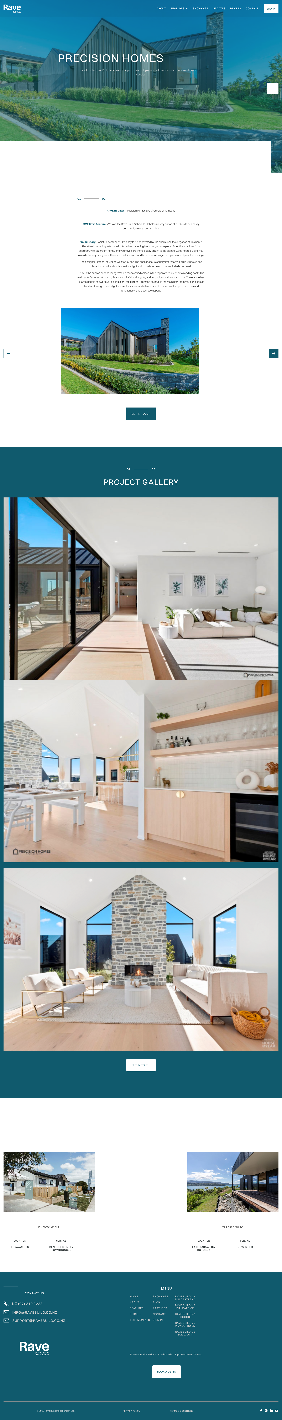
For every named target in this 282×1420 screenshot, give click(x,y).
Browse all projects (256, 1138)
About (134, 1302)
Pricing (235, 8)
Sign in (158, 1319)
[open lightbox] (141, 588)
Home (134, 1296)
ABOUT (161, 8)
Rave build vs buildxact (185, 1333)
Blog (156, 1302)
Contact (252, 8)
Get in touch (141, 413)
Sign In (271, 8)
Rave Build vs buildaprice (185, 1307)
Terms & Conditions (181, 1411)
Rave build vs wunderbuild (185, 1324)
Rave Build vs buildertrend (185, 1298)
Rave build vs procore (185, 1315)
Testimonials (140, 1319)
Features (137, 1308)
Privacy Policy (131, 1411)
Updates (219, 8)
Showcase (200, 8)
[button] (179, 8)
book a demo (166, 1371)
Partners (160, 1308)
